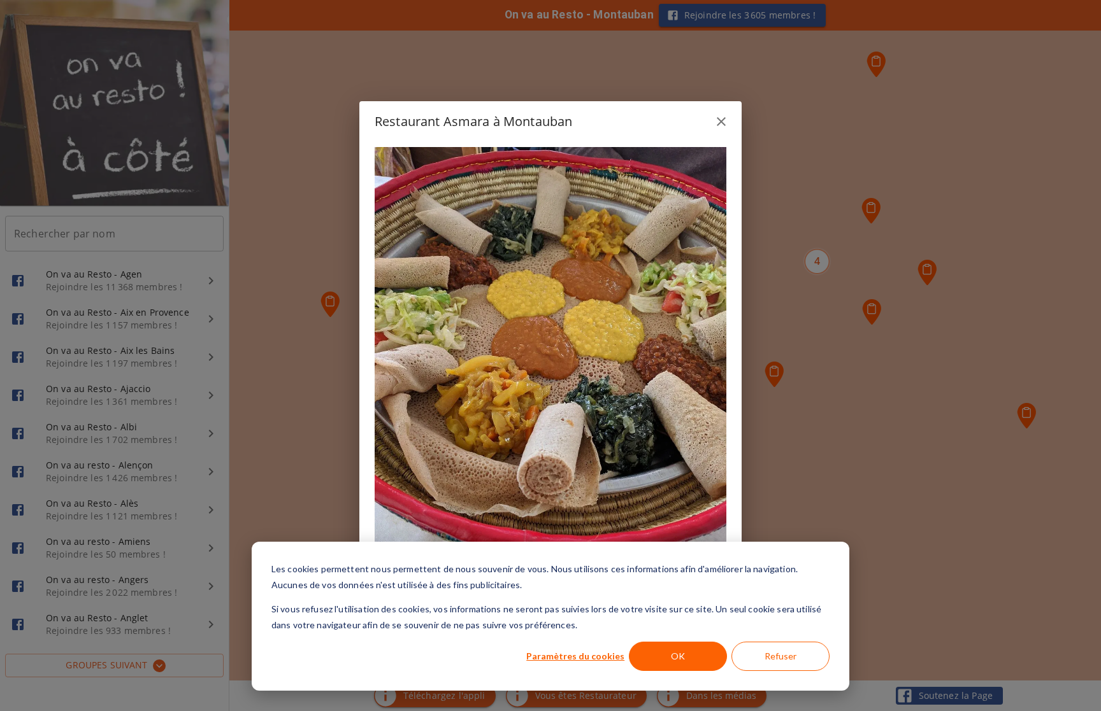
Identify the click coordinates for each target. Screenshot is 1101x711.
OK (678, 656)
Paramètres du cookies (575, 656)
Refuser (780, 656)
